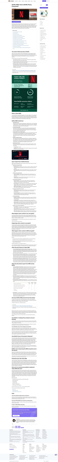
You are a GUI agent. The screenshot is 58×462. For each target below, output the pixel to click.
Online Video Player (43, 36)
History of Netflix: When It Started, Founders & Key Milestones (28, 433)
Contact (23, 451)
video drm (22, 427)
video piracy (22, 66)
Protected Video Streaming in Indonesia (43, 456)
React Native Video (43, 50)
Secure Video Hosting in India (22, 455)
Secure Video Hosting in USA (12, 455)
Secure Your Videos (44, 7)
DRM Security (42, 57)
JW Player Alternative (44, 434)
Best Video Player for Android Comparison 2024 (14, 441)
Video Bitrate (42, 49)
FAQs (13, 48)
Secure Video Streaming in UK (42, 455)
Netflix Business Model (15, 390)
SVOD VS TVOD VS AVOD (43, 38)
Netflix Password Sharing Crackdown (17, 391)
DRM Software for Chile (21, 459)
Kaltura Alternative (44, 436)
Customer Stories (24, 452)
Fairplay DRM (37, 435)
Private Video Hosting (43, 58)
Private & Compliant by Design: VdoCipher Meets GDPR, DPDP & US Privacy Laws (28, 431)
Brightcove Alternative (44, 437)
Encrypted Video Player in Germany (33, 457)
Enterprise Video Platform (43, 45)
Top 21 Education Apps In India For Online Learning (14, 436)
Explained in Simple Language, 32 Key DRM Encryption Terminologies (15, 440)
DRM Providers (42, 56)
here (25, 243)
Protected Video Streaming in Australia (23, 457)
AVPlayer (42, 54)
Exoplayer (42, 39)
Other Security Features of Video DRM (17, 39)
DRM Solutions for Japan (41, 458)
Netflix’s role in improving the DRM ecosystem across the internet (21, 45)
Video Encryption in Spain (22, 456)
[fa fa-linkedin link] (9, 449)
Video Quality (37, 436)
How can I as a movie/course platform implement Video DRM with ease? (21, 47)
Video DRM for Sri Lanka (41, 457)
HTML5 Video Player (43, 59)
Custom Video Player (31, 451)
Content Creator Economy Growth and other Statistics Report (15, 435)
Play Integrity (37, 451)
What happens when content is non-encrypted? (19, 36)
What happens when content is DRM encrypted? (19, 38)
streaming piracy (28, 345)
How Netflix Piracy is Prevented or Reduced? (18, 44)
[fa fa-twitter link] (12, 449)
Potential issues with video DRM (17, 46)
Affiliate (23, 450)
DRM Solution (42, 48)
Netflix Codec (14, 389)
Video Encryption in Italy (31, 456)
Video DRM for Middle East (12, 458)
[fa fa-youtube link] (13, 449)
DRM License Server (38, 450)
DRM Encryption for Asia (31, 458)
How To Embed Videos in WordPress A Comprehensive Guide (15, 437)
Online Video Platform (38, 437)
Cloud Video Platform (43, 46)
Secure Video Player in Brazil (32, 455)
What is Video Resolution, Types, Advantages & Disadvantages (28, 440)
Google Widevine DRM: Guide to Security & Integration (28, 435)
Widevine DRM (37, 434)
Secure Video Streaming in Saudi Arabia (13, 456)
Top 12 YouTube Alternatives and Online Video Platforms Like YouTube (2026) (29, 441)
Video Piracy (42, 51)
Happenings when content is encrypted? (18, 37)
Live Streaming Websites (43, 55)
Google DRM (30, 450)
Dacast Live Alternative (44, 435)
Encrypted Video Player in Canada (13, 457)
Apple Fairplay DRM (43, 37)
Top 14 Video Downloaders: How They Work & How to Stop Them (29, 436)
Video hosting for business (38, 438)
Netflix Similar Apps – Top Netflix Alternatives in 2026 (28, 434)
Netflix (19, 426)
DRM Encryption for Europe (22, 458)
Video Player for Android (43, 47)
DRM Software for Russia (31, 459)
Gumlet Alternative (44, 438)
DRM (16, 426)
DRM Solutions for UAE (11, 459)
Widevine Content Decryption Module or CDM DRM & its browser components (28, 438)
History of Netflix (22, 386)
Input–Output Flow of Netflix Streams (17, 35)
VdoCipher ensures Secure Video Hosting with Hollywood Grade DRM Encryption (24, 70)
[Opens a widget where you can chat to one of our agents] (55, 461)
